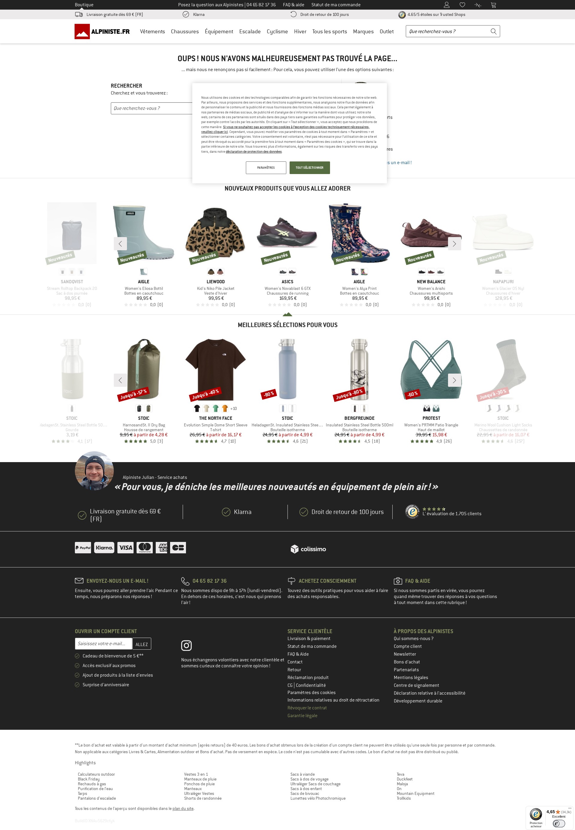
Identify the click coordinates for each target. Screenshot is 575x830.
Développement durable (418, 701)
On (399, 788)
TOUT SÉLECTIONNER (310, 168)
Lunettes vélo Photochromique (318, 798)
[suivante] (454, 243)
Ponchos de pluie (199, 783)
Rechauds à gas (92, 783)
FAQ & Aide (298, 654)
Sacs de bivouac (304, 793)
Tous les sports (329, 31)
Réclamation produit (308, 678)
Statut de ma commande (312, 646)
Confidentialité (311, 685)
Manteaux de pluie (200, 779)
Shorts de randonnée (203, 798)
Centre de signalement (416, 685)
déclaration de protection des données (254, 151)
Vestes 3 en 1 (196, 774)
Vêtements (152, 31)
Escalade (250, 31)
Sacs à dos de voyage (309, 779)
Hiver (300, 31)
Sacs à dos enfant (306, 788)
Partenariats (406, 670)
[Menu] (570, 809)
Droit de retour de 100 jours (324, 14)
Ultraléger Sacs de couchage (315, 783)
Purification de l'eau (95, 788)
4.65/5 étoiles (436, 14)
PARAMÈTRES (266, 168)
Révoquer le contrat (307, 708)
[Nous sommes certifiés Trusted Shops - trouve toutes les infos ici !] (412, 511)
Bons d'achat (407, 662)
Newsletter (405, 654)
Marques (363, 31)
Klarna (199, 14)
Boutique (84, 5)
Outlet (387, 31)
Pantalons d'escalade (97, 798)
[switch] (559, 823)
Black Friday (89, 779)
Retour (294, 670)
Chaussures (185, 31)
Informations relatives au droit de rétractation (333, 700)
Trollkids (404, 798)
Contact (295, 662)
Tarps (82, 793)
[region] (289, 133)
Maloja (402, 783)
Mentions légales (411, 678)
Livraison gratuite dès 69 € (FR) (115, 14)
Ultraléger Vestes (199, 793)
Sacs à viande (302, 774)
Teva (400, 774)
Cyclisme (277, 31)
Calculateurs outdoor (96, 774)
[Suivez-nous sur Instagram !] (191, 647)
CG (290, 685)
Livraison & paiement (309, 639)
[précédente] (120, 243)
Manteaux (193, 788)
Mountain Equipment (416, 793)
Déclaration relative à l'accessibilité (429, 693)
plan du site (182, 808)
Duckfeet (405, 779)
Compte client (408, 646)
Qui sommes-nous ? (414, 639)
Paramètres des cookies (312, 693)
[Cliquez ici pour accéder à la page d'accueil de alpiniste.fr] (104, 31)
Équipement (219, 31)
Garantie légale (302, 716)
